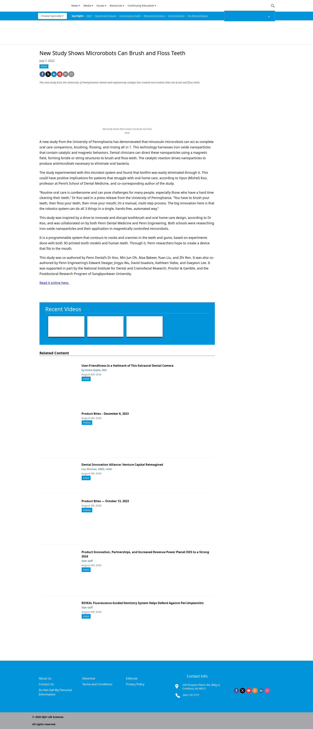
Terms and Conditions (97, 684)
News (74, 5)
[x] (242, 690)
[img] (52, 5)
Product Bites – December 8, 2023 (105, 414)
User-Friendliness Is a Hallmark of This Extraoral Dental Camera (128, 366)
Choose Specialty (51, 16)
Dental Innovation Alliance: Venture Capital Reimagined (122, 465)
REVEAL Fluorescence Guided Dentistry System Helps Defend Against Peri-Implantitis (143, 603)
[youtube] (248, 690)
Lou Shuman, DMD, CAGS (97, 469)
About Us (45, 678)
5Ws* (89, 15)
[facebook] (42, 74)
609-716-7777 (191, 695)
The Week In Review (197, 15)
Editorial (131, 678)
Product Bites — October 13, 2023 (105, 501)
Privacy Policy (135, 684)
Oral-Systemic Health (130, 15)
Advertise (88, 678)
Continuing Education (141, 5)
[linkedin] (54, 74)
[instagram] (267, 690)
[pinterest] (60, 74)
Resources (116, 5)
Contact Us (46, 684)
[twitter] (48, 74)
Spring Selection (176, 15)
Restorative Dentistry (154, 15)
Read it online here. (54, 283)
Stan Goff (87, 561)
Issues (100, 5)
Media (87, 5)
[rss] (255, 690)
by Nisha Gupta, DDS (94, 370)
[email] (65, 74)
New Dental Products (105, 15)
